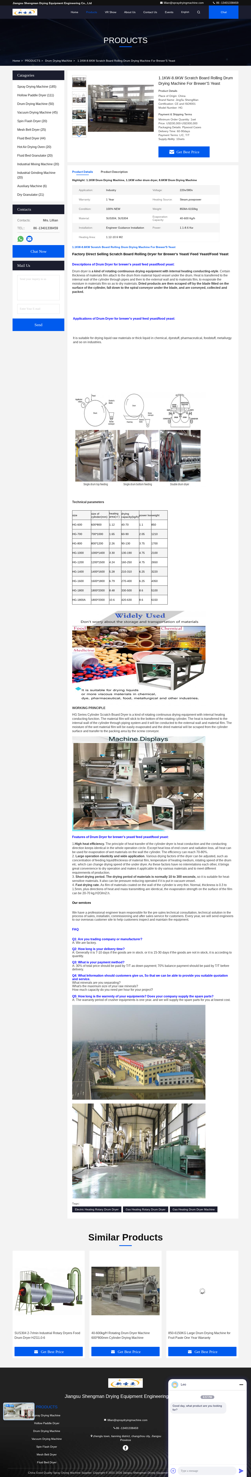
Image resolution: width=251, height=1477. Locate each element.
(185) (36, 86)
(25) (31, 129)
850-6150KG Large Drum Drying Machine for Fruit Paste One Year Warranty (122, 1335)
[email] (29, 238)
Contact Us (150, 12)
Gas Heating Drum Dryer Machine (194, 1209)
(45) (37, 112)
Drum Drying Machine (58, 60)
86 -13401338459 (227, 2)
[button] (79, 135)
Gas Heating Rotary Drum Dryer (146, 1209)
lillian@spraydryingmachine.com (184, 2)
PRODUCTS (32, 60)
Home (74, 12)
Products (91, 12)
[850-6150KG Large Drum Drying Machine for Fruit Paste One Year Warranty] (125, 1291)
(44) (31, 138)
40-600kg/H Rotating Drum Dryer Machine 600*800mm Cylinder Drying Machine (44, 1335)
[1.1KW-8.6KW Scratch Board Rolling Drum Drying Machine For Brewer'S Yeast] (121, 108)
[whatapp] (20, 239)
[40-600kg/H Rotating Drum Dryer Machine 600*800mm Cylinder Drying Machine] (49, 1291)
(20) (32, 121)
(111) (35, 95)
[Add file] (173, 1470)
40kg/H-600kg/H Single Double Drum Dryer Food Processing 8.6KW (198, 1335)
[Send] (241, 1470)
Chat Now (38, 251)
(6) (32, 186)
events (169, 12)
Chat (224, 12)
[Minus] (241, 1384)
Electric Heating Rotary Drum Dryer (97, 1209)
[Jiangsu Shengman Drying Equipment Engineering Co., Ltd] (25, 12)
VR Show (110, 12)
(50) (35, 104)
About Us (130, 12)
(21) (30, 194)
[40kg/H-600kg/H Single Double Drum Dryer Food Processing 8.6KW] (202, 1291)
